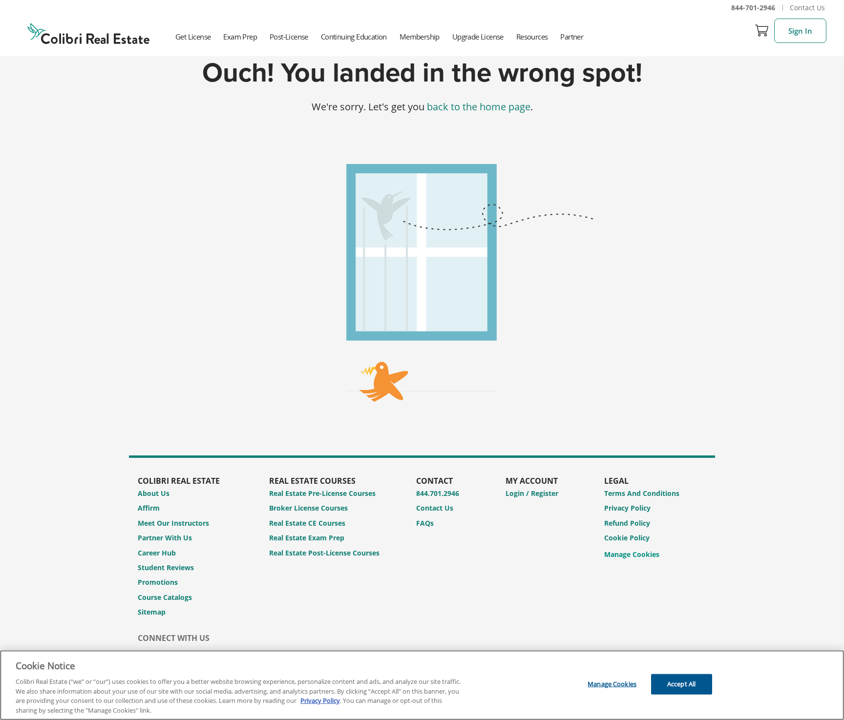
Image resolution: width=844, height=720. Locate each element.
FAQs (425, 523)
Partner (571, 36)
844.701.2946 (437, 493)
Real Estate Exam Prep (306, 537)
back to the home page (478, 106)
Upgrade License (478, 36)
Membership (420, 36)
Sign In (800, 31)
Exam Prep (240, 36)
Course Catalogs (165, 597)
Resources (532, 36)
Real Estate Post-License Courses (324, 552)
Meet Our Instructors (173, 523)
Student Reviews (166, 567)
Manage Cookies (631, 555)
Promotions (158, 582)
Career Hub (157, 552)
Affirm (149, 508)
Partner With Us (165, 537)
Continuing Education (354, 36)
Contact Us (807, 7)
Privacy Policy (627, 508)
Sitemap (152, 612)
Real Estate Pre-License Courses (322, 493)
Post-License (289, 36)
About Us (153, 493)
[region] (422, 685)
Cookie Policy (627, 537)
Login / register (532, 493)
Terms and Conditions (641, 493)
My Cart (762, 30)
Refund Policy (627, 523)
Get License (193, 36)
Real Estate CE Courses (307, 523)
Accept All (681, 683)
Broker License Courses (308, 508)
